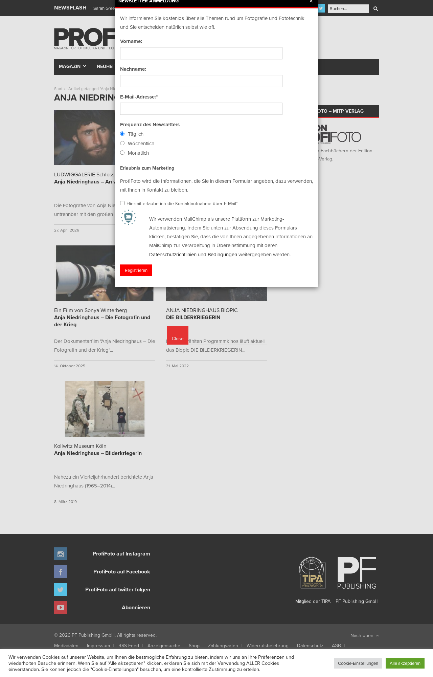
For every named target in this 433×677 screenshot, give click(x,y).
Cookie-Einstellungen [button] (358, 663)
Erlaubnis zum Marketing (147, 168)
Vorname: (131, 41)
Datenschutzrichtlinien (173, 254)
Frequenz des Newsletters (150, 124)
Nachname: (133, 69)
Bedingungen (222, 254)
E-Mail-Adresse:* (139, 97)
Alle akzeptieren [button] (405, 663)
